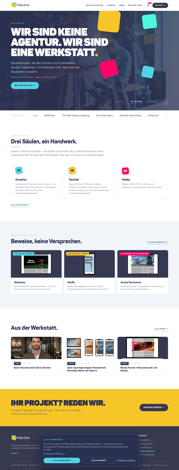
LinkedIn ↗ (15, 453)
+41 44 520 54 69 (146, 455)
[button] (36, 272)
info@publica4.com (146, 451)
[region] (89, 60)
